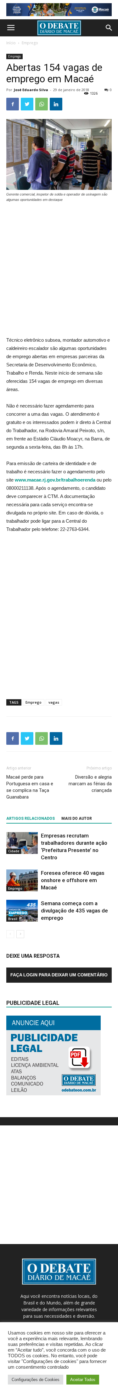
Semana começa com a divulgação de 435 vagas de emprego (74, 910)
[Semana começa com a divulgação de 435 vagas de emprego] (22, 911)
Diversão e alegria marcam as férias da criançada (90, 783)
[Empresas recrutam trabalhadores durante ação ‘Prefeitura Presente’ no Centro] (22, 843)
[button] (109, 27)
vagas (53, 702)
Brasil (12, 919)
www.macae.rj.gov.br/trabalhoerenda (55, 479)
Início (11, 43)
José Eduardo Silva (31, 89)
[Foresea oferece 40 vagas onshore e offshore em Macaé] (22, 880)
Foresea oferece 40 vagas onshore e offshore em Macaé (72, 880)
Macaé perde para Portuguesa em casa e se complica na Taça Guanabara (29, 787)
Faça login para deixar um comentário (59, 974)
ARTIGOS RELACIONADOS (30, 818)
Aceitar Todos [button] (82, 1379)
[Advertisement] (59, 270)
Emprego (30, 43)
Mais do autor (76, 818)
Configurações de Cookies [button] (35, 1379)
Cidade (13, 851)
